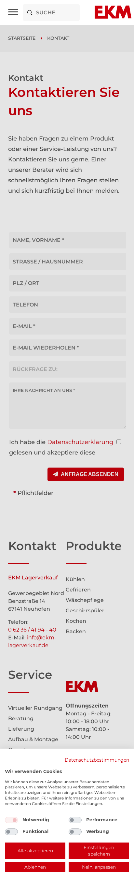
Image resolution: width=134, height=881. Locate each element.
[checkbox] (11, 820)
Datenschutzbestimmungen (97, 760)
